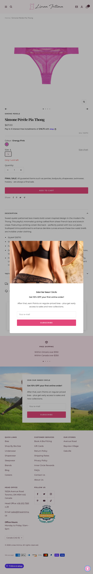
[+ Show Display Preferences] (88, 569)
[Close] (79, 244)
